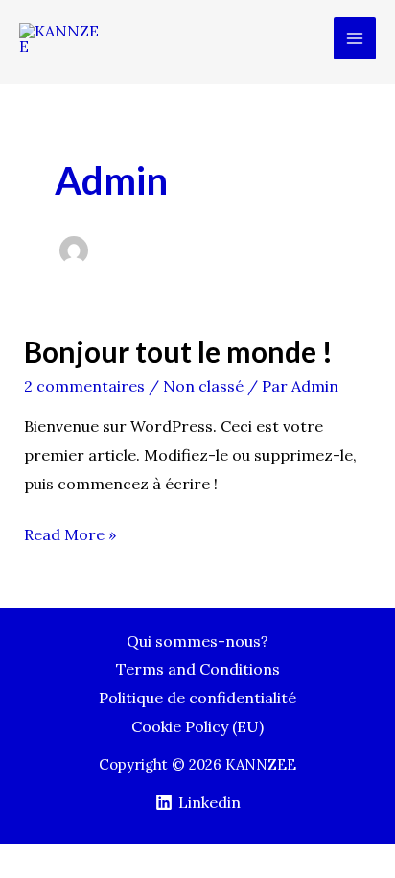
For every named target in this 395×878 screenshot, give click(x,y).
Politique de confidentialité (197, 697)
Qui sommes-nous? (197, 641)
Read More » (70, 532)
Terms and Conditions (198, 668)
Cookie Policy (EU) (197, 726)
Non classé (203, 385)
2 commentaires (84, 385)
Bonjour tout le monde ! (178, 351)
